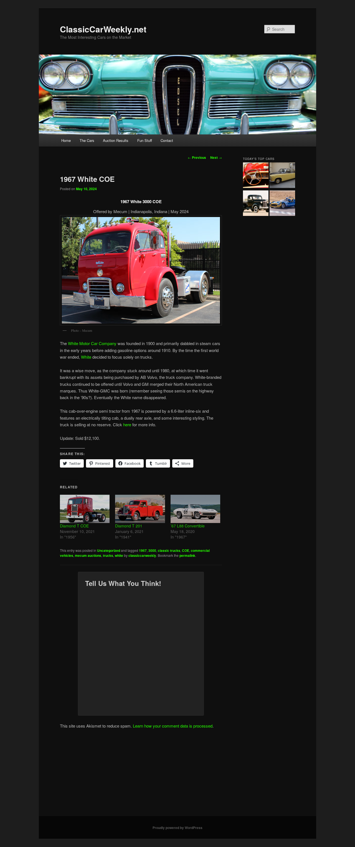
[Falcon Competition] (282, 204)
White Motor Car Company (92, 343)
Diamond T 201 (128, 526)
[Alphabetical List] (255, 176)
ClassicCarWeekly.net (103, 29)
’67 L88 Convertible (188, 526)
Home (66, 140)
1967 (143, 550)
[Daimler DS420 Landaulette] (282, 176)
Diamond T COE (74, 526)
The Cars (87, 140)
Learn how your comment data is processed (172, 726)
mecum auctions (88, 555)
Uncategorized (108, 550)
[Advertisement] (177, 774)
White (86, 357)
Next (216, 157)
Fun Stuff (144, 140)
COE (185, 550)
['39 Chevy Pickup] (255, 204)
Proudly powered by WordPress (177, 827)
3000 (152, 550)
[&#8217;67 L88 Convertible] (195, 509)
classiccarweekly (142, 555)
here (127, 424)
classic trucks (169, 550)
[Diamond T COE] (85, 509)
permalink (187, 555)
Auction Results (115, 140)
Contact (167, 140)
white (119, 555)
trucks (108, 555)
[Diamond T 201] (140, 509)
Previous (197, 157)
